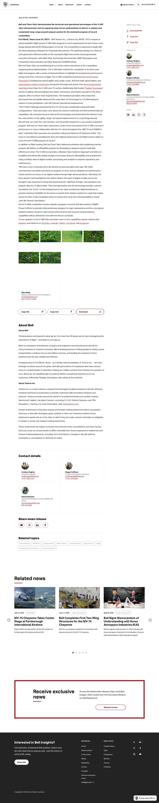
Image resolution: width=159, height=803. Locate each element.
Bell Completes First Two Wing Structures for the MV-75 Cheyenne (79, 621)
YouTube (45, 223)
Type (106, 750)
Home (83, 746)
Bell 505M (30, 613)
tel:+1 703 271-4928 (28, 299)
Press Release (25, 543)
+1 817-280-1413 (27, 478)
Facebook (70, 223)
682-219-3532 (26, 505)
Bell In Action (61, 543)
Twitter (62, 223)
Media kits (70, 5)
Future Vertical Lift (48, 548)
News (51, 5)
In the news (86, 754)
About (60, 5)
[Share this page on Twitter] (29, 525)
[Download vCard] (56, 463)
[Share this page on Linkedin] (37, 525)
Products (107, 767)
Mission (107, 758)
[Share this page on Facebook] (45, 525)
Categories (108, 754)
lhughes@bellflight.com (30, 476)
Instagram (84, 223)
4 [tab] (82, 652)
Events (79, 5)
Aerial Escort (88, 543)
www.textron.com (71, 404)
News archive (86, 750)
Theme (106, 763)
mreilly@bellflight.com (29, 297)
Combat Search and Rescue (29, 548)
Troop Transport (75, 543)
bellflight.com (147, 4)
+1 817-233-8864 (71, 478)
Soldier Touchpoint (94, 88)
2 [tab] (76, 652)
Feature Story (49, 543)
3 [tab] (79, 652)
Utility (98, 543)
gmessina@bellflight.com (30, 503)
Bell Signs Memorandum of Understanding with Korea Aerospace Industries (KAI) (121, 621)
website (22, 223)
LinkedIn (54, 223)
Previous (9, 620)
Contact (88, 5)
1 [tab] (73, 652)
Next (150, 620)
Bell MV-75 (37, 543)
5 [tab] (86, 652)
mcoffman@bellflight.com (74, 476)
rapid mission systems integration (34, 84)
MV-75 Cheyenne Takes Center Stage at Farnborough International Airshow (34, 621)
